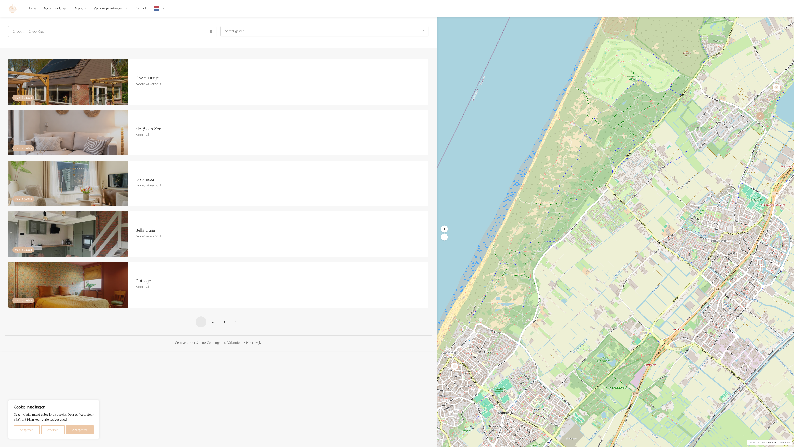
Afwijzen (53, 430)
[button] (324, 31)
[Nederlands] (159, 8)
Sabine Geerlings (208, 343)
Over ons (80, 8)
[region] (53, 419)
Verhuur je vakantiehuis (110, 8)
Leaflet (752, 442)
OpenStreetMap (769, 442)
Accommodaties (54, 8)
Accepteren (80, 430)
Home (32, 8)
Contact (140, 8)
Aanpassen (26, 430)
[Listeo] (12, 8)
